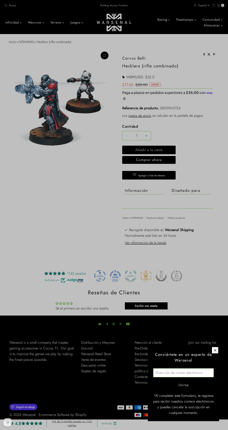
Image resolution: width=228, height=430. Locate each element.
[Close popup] (215, 350)
